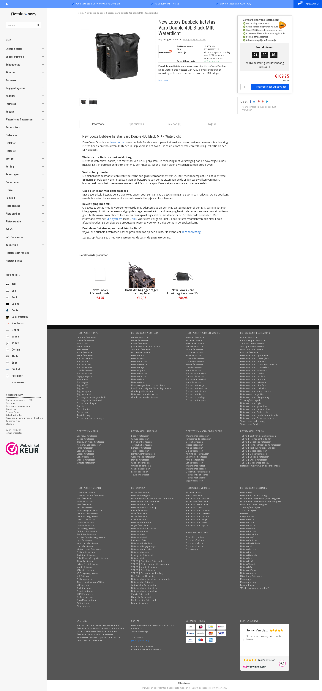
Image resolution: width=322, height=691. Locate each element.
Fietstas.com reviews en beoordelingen (260, 465)
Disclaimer (11, 409)
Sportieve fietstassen (87, 435)
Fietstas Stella (138, 358)
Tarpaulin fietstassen (141, 444)
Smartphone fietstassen (252, 346)
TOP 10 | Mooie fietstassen (253, 450)
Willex (15, 343)
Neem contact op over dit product (259, 106)
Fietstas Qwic (137, 382)
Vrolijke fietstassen (86, 459)
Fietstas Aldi (246, 546)
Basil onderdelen (139, 471)
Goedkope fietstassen (142, 391)
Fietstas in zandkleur (196, 373)
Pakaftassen (83, 349)
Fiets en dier (13, 213)
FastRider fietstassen (87, 534)
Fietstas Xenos (247, 558)
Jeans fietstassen (194, 382)
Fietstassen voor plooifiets (253, 385)
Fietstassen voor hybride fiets (254, 355)
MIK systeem (83, 585)
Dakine (16, 303)
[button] (43, 49)
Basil (14, 290)
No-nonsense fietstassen (89, 444)
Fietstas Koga (137, 367)
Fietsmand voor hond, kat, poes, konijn (150, 579)
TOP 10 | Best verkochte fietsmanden (150, 564)
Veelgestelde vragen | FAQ (19, 400)
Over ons (10, 403)
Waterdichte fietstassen (19, 119)
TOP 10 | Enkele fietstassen (253, 459)
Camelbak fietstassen (87, 513)
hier (134, 219)
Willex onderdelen (140, 462)
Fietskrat (10, 143)
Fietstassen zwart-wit (196, 379)
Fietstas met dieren (195, 394)
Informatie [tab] (98, 124)
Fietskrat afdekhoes (195, 540)
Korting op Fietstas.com (197, 453)
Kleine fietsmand (139, 510)
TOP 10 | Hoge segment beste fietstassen (260, 444)
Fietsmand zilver (139, 558)
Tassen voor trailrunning (252, 421)
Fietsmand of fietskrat (142, 582)
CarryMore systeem (87, 600)
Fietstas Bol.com (248, 531)
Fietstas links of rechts (197, 474)
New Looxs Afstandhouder (100, 291)
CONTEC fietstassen (86, 519)
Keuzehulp (12, 245)
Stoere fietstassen (85, 453)
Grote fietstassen (194, 441)
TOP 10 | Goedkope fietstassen (255, 441)
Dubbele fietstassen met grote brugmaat (260, 498)
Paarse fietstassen (194, 364)
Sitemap (10, 423)
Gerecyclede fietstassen (143, 456)
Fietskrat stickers (194, 543)
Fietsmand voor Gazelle (198, 513)
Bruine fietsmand (139, 519)
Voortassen (82, 343)
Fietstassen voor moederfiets (254, 367)
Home (80, 12)
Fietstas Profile (247, 561)
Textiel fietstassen (140, 450)
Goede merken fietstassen (144, 397)
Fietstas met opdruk (196, 400)
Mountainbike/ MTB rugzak (253, 504)
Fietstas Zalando (248, 564)
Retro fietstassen (85, 447)
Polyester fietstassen (141, 441)
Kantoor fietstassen (249, 352)
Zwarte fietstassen (195, 343)
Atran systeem (84, 606)
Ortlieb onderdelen (141, 465)
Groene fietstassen (195, 358)
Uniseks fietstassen (140, 352)
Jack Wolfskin (20, 316)
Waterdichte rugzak (195, 465)
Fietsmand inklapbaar (142, 543)
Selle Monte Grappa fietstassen (92, 558)
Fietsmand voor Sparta (197, 525)
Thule (15, 356)
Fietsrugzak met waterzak (89, 400)
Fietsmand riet (138, 534)
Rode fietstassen (194, 355)
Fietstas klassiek (84, 373)
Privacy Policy (12, 411)
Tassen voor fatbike (250, 424)
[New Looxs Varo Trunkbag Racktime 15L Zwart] (183, 274)
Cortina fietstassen (86, 525)
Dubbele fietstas (15, 56)
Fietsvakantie (13, 221)
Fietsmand (12, 135)
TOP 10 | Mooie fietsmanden (145, 567)
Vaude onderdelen (140, 468)
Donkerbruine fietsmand (143, 600)
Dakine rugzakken (86, 528)
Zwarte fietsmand (140, 594)
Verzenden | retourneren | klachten (24, 417)
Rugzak (10, 111)
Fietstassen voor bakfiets (252, 376)
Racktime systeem (86, 588)
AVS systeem (83, 603)
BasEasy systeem (85, 597)
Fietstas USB (246, 492)
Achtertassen (83, 346)
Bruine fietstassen (194, 349)
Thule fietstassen (85, 561)
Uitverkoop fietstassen (251, 576)
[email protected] (14, 432)
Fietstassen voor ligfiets (251, 403)
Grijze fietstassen (194, 352)
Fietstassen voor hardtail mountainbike (259, 415)
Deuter (15, 310)
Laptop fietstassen (249, 337)
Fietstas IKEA (246, 567)
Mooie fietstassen (194, 444)
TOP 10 (9, 158)
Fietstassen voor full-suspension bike (258, 418)
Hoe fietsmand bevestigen (144, 576)
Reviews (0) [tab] (174, 124)
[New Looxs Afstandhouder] (100, 274)
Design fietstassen (85, 438)
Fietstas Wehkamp (249, 528)
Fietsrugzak (82, 382)
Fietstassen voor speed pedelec (256, 391)
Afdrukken (247, 109)
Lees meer (163, 80)
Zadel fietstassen (85, 355)
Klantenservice (13, 420)
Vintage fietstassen (86, 462)
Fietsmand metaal (140, 531)
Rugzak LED (82, 388)
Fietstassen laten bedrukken (145, 394)
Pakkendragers (247, 585)
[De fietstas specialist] (23, 14)
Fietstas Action (247, 522)
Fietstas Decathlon (249, 534)
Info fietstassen (14, 237)
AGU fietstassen (84, 498)
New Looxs (18, 323)
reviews (222, 687)
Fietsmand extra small (197, 504)
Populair (10, 197)
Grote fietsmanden (140, 492)
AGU (14, 284)
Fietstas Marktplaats (250, 543)
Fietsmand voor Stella (196, 522)
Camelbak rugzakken (87, 516)
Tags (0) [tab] (212, 124)
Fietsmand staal (139, 537)
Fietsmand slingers (140, 495)
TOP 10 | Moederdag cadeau (254, 462)
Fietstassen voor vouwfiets (253, 370)
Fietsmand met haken (142, 549)
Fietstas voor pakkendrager (90, 418)
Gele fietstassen (194, 367)
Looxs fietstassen (85, 546)
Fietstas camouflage (195, 397)
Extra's (9, 229)
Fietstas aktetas (84, 367)
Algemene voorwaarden (18, 406)
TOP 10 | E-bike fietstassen (253, 453)
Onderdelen (12, 182)
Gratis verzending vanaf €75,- (236, 4)
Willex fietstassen (85, 570)
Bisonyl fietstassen (140, 435)
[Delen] (250, 101)
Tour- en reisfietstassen (252, 343)
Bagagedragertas (15, 88)
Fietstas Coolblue (248, 540)
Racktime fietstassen (87, 555)
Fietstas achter (84, 364)
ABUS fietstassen (85, 501)
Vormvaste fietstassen (197, 456)
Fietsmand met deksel (142, 504)
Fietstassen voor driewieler (253, 382)
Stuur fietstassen (85, 352)
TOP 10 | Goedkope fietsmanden (147, 561)
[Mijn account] (7, 3)
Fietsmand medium (141, 522)
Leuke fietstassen (194, 462)
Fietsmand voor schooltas (144, 591)
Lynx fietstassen (84, 540)
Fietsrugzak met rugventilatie (91, 397)
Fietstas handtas (85, 358)
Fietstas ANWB (247, 537)
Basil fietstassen (84, 504)
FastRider (17, 375)
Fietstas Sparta (138, 370)
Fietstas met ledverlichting (253, 495)
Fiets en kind (13, 205)
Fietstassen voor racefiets (253, 361)
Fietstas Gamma (248, 549)
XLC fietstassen (84, 576)
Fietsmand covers (194, 507)
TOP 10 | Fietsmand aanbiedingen (148, 573)
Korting (10, 166)
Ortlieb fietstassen (86, 492)
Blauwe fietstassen (195, 346)
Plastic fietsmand (194, 495)
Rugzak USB (82, 385)
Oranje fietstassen (195, 361)
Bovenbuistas (83, 409)
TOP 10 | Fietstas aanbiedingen (255, 438)
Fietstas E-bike (14, 260)
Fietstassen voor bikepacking (254, 397)
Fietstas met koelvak (196, 477)
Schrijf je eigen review (194, 39)
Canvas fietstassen (140, 438)
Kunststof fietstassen (141, 447)
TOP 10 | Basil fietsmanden (144, 570)
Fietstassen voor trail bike (253, 388)
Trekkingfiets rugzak (250, 400)
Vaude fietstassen (85, 567)
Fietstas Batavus (139, 373)
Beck (14, 297)
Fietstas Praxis (247, 552)
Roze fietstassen (194, 340)
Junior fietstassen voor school (145, 346)
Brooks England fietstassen (90, 510)
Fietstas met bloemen (197, 388)
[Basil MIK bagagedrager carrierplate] (142, 274)
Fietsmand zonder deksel (144, 528)
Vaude (15, 336)
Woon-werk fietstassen (251, 349)
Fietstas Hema (247, 519)
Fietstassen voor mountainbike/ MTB (258, 364)
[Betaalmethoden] (190, 627)
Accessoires (13, 127)
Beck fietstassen (85, 507)
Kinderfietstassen (139, 343)
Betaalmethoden (14, 414)
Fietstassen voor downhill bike (255, 409)
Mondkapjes (246, 579)
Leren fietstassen (85, 450)
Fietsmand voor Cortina (197, 516)
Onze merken (13, 275)
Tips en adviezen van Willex (90, 582)
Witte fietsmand (139, 513)
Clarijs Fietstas (247, 516)
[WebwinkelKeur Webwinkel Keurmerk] (29, 448)
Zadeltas (10, 95)
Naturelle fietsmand (141, 597)
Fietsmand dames (140, 552)
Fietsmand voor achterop (144, 507)
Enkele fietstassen (85, 340)
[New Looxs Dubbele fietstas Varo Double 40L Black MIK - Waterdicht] (118, 58)
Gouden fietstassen (195, 376)
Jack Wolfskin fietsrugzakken (91, 537)
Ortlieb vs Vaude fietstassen (90, 495)
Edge (15, 362)
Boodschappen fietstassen (253, 340)
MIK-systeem (114, 219)
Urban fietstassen (85, 456)
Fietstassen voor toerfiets (252, 373)
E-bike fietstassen (194, 450)
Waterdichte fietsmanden (144, 585)
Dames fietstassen (140, 337)
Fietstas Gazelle (139, 364)
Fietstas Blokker (248, 525)
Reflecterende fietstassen (198, 438)
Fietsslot (10, 150)
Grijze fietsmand (139, 525)
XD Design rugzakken (87, 573)
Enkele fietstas (14, 48)
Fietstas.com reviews (17, 252)
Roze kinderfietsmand (197, 501)
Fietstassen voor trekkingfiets (254, 358)
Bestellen (100, 305)
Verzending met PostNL (166, 4)
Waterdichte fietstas (196, 468)
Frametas (11, 103)
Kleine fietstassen (194, 447)
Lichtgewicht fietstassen (143, 453)
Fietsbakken (192, 549)
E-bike (9, 190)
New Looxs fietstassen (88, 543)
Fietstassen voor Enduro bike (254, 412)
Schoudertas (13, 64)
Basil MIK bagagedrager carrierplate (141, 291)
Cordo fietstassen (85, 522)
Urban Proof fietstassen (88, 564)
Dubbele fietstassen (86, 337)
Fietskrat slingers (194, 546)
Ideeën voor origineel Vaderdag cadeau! (151, 388)
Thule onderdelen (140, 474)
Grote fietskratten (195, 537)
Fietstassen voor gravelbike (253, 406)
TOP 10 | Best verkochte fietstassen (258, 435)
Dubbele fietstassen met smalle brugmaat (261, 501)
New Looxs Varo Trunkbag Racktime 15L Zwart (183, 293)
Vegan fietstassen (194, 480)
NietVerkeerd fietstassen (89, 549)
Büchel (16, 369)
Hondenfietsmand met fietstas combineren (152, 498)
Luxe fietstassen (85, 370)
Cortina (16, 349)
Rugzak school (84, 394)
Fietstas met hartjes (195, 385)
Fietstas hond (137, 355)
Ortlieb (15, 330)
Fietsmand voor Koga (196, 519)
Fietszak (244, 513)
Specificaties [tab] (136, 124)
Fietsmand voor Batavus (198, 510)
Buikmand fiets (138, 540)
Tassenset (11, 80)
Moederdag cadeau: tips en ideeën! (149, 385)
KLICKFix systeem (85, 594)
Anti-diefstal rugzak (195, 459)
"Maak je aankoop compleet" (254, 588)
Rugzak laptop (84, 391)
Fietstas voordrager (86, 403)
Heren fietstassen (140, 340)
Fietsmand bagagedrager (143, 546)
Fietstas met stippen (196, 391)
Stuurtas (10, 72)
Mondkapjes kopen (249, 582)
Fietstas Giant (138, 379)
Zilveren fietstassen (195, 337)
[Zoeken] (37, 23)
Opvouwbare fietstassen (198, 471)
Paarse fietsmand (139, 603)
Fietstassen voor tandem (252, 379)
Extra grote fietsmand (142, 555)
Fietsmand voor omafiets (198, 498)
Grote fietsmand (139, 516)
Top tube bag (83, 415)
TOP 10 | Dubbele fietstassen (254, 456)
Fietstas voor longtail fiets (252, 394)
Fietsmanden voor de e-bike (145, 501)
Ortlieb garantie (85, 579)
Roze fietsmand (193, 492)
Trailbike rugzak (248, 510)
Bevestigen (12, 174)
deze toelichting (191, 232)
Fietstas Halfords (248, 555)
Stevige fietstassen (140, 459)
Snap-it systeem (85, 591)
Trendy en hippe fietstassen (91, 441)
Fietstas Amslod (139, 361)
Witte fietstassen (194, 370)
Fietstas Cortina (138, 376)
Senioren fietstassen (141, 349)
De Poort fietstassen (87, 531)
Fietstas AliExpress (249, 570)
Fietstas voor (83, 361)
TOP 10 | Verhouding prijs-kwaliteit (257, 447)
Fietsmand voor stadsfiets (144, 588)
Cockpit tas (82, 412)
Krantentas (82, 379)
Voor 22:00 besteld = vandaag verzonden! (98, 4)
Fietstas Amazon (248, 573)
